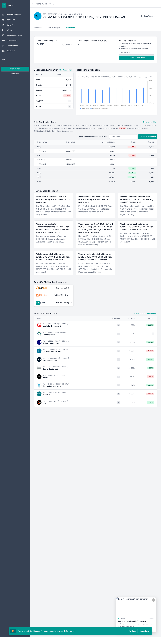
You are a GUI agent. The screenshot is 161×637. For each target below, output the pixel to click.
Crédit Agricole (49, 335)
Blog (3, 59)
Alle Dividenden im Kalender (144, 314)
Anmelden (15, 74)
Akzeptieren (144, 631)
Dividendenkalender (14, 35)
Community (11, 51)
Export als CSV (150, 122)
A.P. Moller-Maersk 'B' (52, 386)
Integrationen (12, 40)
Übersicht (38, 27)
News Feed (11, 25)
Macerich (46, 395)
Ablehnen (132, 631)
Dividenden (70, 27)
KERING (46, 378)
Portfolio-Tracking (14, 15)
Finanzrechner (12, 46)
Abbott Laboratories (51, 343)
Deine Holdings (54, 27)
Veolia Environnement (52, 326)
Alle (65, 70)
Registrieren (15, 69)
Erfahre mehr (70, 631)
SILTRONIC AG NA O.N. (52, 352)
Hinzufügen (148, 16)
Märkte (9, 30)
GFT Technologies (50, 360)
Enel (44, 403)
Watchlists (11, 20)
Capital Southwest (50, 369)
